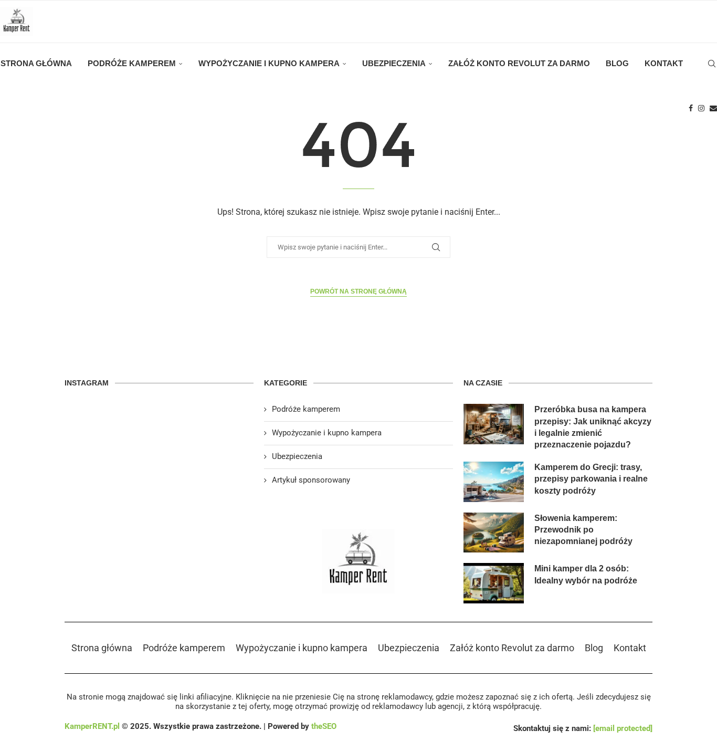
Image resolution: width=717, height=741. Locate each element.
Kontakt (664, 63)
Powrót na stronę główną (358, 291)
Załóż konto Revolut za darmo (519, 63)
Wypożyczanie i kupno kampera (269, 63)
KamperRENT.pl (92, 726)
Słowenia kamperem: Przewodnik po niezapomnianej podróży (583, 530)
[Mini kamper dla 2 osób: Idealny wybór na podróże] (493, 583)
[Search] (712, 64)
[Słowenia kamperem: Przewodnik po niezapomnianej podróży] (493, 533)
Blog (617, 63)
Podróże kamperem (132, 63)
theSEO (323, 726)
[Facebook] (691, 108)
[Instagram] (701, 108)
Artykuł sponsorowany (311, 480)
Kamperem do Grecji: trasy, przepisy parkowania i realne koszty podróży (591, 479)
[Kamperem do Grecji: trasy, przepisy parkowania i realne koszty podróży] (493, 482)
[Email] (713, 108)
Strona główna (36, 63)
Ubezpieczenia (394, 63)
